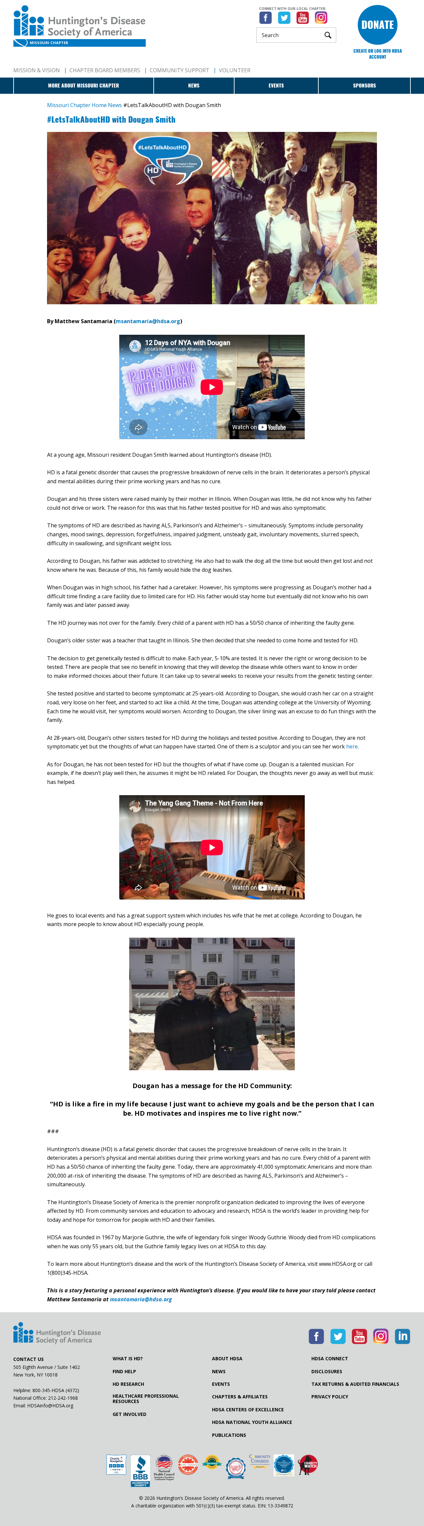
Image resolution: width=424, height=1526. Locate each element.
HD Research (128, 1384)
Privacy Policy (329, 1396)
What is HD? (128, 1358)
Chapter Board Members (105, 70)
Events (276, 85)
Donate (377, 24)
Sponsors (364, 85)
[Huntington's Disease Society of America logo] (57, 1333)
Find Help (124, 1371)
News (193, 85)
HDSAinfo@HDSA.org (50, 1405)
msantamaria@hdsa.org (148, 321)
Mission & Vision (36, 70)
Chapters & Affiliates (240, 1396)
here (352, 746)
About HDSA (227, 1358)
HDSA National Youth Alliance (252, 1422)
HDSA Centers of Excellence (248, 1409)
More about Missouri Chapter (83, 85)
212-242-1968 (63, 1398)
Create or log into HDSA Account (377, 54)
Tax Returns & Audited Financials (355, 1384)
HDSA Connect (329, 1358)
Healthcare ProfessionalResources (146, 1398)
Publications (229, 1435)
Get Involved (129, 1414)
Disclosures (326, 1371)
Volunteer (234, 70)
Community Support (179, 70)
